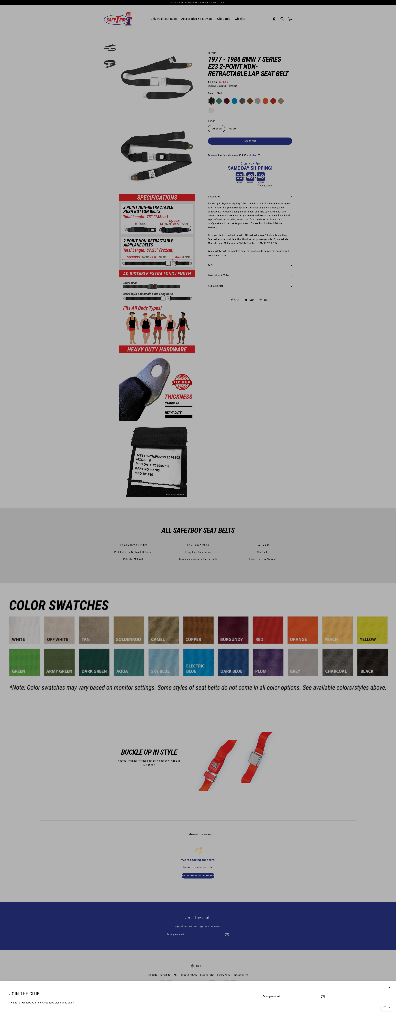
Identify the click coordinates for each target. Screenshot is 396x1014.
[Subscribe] (322, 996)
